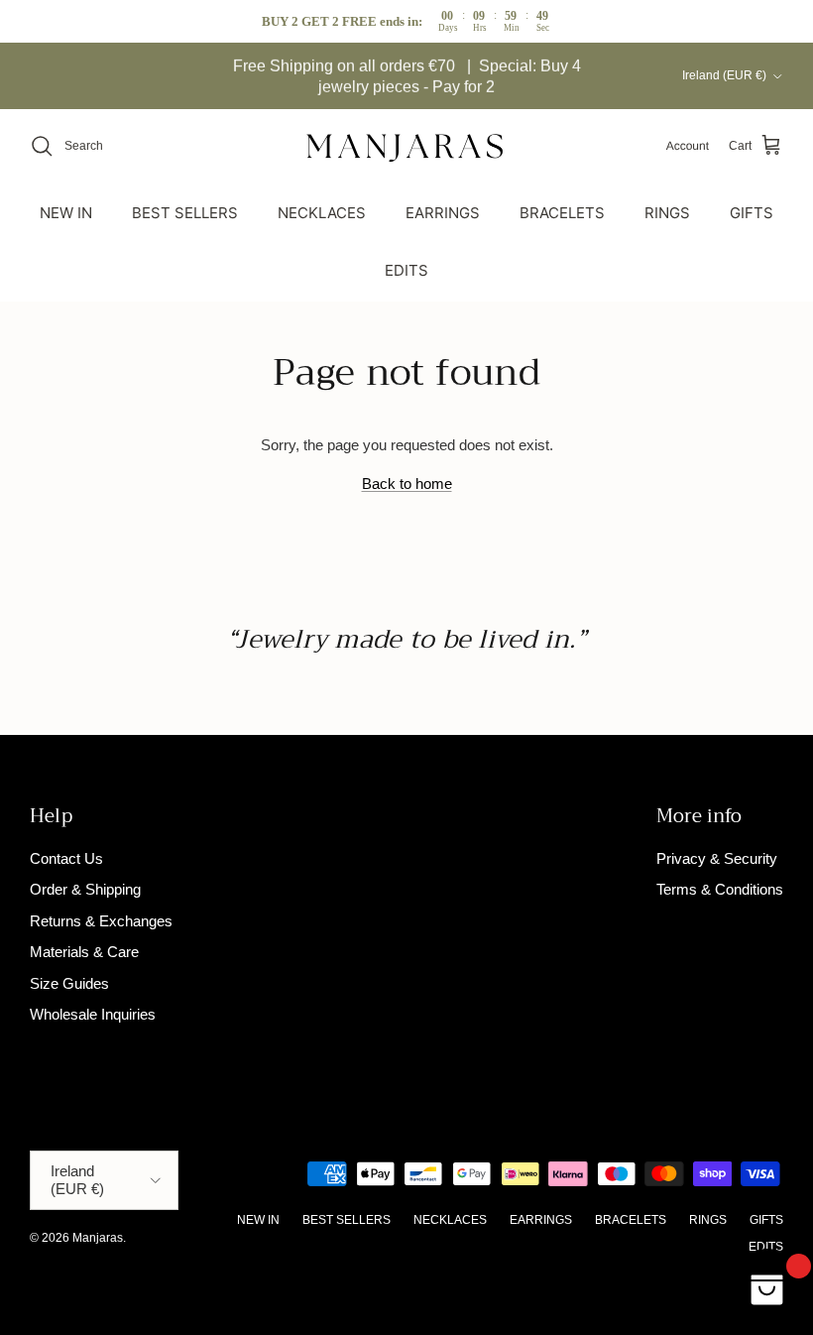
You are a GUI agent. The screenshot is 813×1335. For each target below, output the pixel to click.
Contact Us (66, 858)
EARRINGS (443, 212)
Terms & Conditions (719, 889)
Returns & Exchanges (101, 920)
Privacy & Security (716, 858)
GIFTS (751, 212)
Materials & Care (84, 951)
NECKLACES (322, 212)
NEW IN (66, 212)
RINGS (667, 212)
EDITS (406, 270)
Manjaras (97, 1238)
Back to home (407, 483)
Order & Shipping (85, 889)
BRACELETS (562, 212)
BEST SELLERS (185, 212)
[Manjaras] (406, 146)
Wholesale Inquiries (93, 1014)
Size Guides (69, 983)
